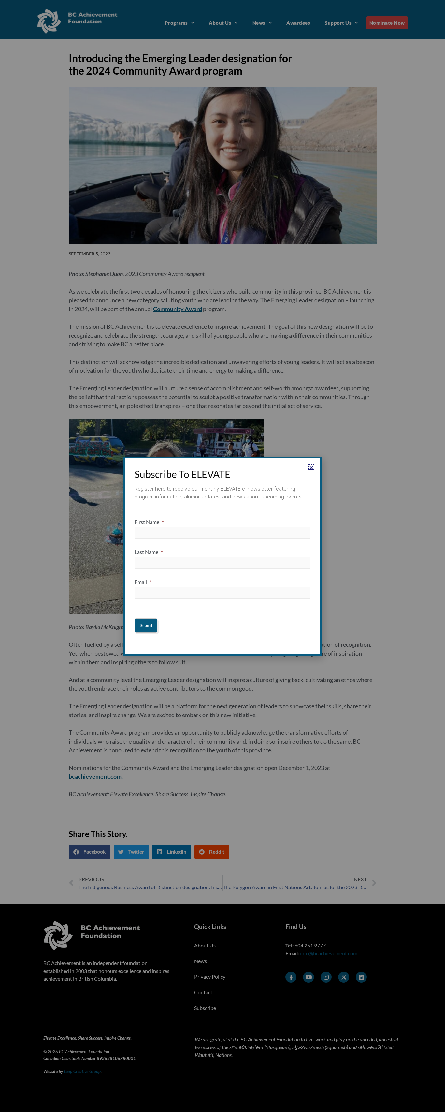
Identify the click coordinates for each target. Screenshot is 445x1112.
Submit (146, 625)
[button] (311, 467)
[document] (222, 556)
